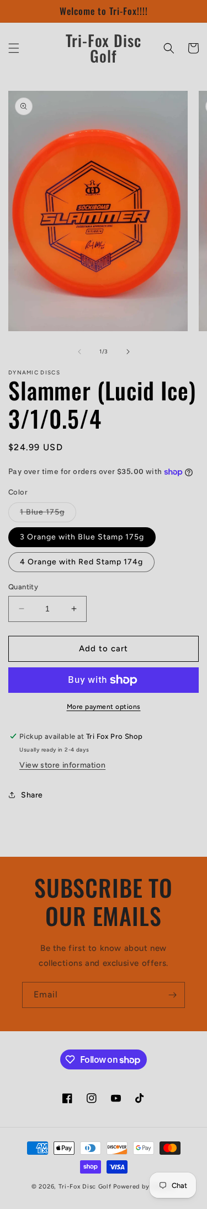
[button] (14, 48)
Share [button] (32, 795)
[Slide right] (128, 351)
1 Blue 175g (48, 514)
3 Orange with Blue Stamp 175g (82, 537)
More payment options (104, 707)
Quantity (23, 587)
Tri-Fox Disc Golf (86, 1186)
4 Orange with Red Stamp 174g (81, 562)
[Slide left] (79, 351)
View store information (62, 765)
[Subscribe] (172, 995)
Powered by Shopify (144, 1186)
